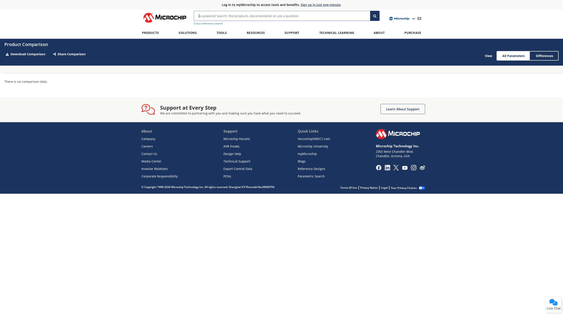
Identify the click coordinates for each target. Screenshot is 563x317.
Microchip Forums (236, 139)
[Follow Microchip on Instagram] (413, 169)
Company (148, 139)
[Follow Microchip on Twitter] (396, 169)
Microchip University (313, 146)
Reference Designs (311, 169)
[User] (402, 18)
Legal (384, 188)
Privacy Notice (369, 188)
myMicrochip (307, 154)
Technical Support (236, 161)
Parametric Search (311, 176)
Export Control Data (237, 169)
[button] (402, 109)
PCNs (227, 176)
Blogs (302, 161)
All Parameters (513, 56)
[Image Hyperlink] (165, 22)
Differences (544, 56)
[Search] (375, 16)
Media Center (151, 161)
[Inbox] (419, 18)
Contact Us (149, 154)
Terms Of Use (348, 188)
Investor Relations (154, 169)
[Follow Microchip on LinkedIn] (387, 169)
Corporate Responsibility (159, 176)
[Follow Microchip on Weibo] (422, 168)
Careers (147, 146)
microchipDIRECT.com (314, 139)
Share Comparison (72, 54)
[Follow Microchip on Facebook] (378, 169)
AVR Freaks (231, 146)
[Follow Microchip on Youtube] (405, 168)
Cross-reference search (208, 23)
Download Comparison (28, 54)
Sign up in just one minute (320, 5)
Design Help (232, 154)
